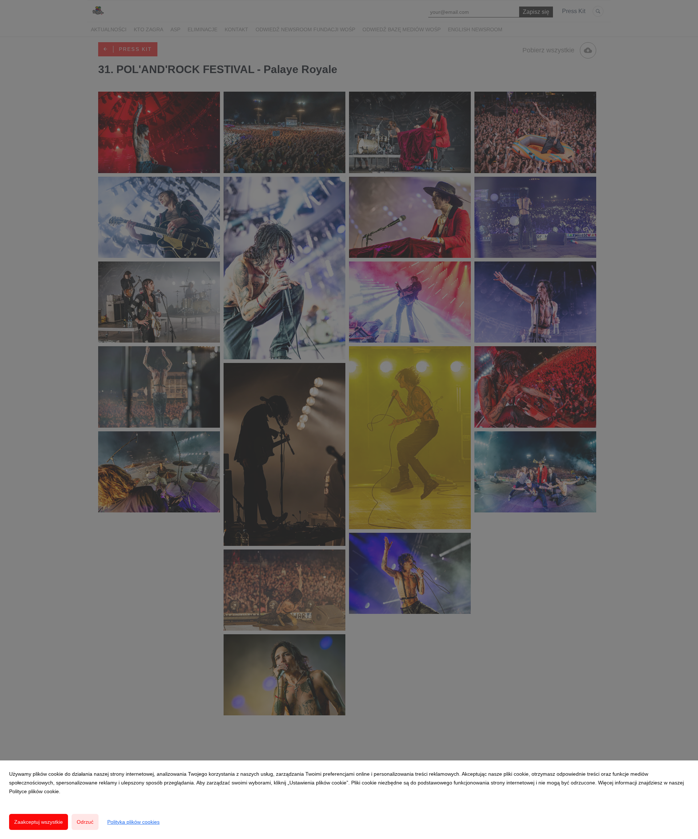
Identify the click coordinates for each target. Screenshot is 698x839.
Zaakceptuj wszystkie (38, 822)
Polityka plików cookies (133, 822)
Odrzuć (85, 822)
